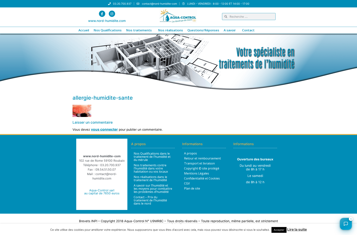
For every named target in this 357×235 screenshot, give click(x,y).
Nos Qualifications (108, 30)
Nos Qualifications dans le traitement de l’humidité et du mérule (152, 156)
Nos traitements (139, 30)
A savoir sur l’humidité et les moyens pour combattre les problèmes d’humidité (153, 188)
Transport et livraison (199, 163)
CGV (187, 183)
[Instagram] (112, 14)
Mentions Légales (196, 173)
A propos (190, 153)
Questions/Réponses (203, 30)
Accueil (83, 30)
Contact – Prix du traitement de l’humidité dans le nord (150, 200)
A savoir (230, 30)
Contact (248, 30)
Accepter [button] (279, 229)
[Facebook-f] (102, 14)
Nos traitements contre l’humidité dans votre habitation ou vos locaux (151, 168)
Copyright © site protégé (201, 168)
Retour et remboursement (202, 158)
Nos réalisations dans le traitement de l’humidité (150, 178)
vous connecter (104, 129)
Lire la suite (297, 229)
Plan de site (192, 188)
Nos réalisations (170, 30)
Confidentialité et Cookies (202, 178)
